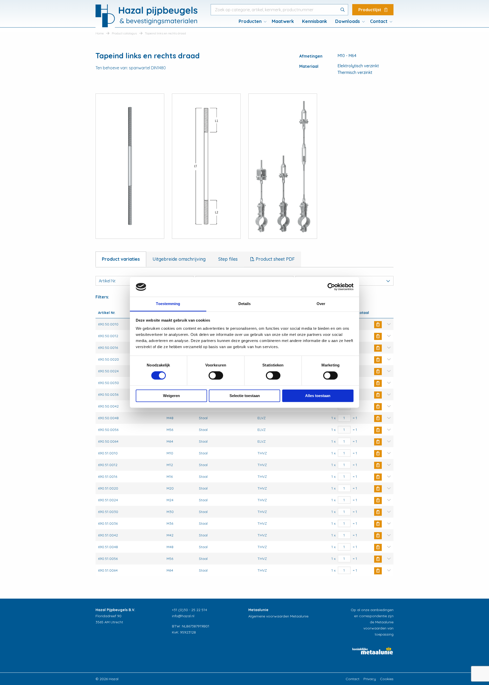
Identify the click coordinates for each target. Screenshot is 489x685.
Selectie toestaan (244, 395)
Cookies (386, 679)
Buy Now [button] (378, 324)
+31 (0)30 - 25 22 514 (189, 610)
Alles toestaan (317, 395)
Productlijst (370, 9)
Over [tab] (321, 303)
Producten (250, 21)
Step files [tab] (228, 259)
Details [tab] (244, 303)
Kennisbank (314, 21)
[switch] (216, 376)
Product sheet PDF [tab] (274, 259)
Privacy (369, 679)
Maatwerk (283, 21)
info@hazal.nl (183, 616)
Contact (378, 21)
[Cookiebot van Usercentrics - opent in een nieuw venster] (331, 287)
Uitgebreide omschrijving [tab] (179, 259)
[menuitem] (251, 21)
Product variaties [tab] (121, 259)
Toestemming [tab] (168, 303)
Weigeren (171, 395)
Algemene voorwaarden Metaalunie (278, 616)
